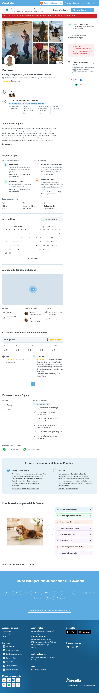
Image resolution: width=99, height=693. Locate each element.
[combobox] (51, 219)
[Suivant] (37, 384)
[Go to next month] (59, 227)
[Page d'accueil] (3, 564)
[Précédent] (29, 384)
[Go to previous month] (6, 227)
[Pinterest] (77, 647)
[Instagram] (72, 647)
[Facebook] (68, 647)
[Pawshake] (8, 3)
